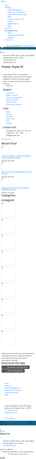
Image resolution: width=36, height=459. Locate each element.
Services (9, 114)
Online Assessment (11, 392)
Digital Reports (13, 24)
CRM (9, 17)
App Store (17, 367)
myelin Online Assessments (17, 14)
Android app (23, 454)
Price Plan (9, 116)
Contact (9, 123)
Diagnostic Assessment (13, 390)
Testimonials (10, 119)
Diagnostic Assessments (16, 12)
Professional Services (14, 104)
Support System (12, 100)
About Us (8, 28)
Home (7, 5)
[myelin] (3, 1)
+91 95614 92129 (28, 46)
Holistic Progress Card (16, 19)
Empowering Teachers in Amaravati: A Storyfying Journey (15, 189)
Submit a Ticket (11, 95)
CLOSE (2, 458)
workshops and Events (16, 35)
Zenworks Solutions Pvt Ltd (16, 422)
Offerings (8, 7)
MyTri (10, 26)
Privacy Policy (10, 418)
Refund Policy (11, 102)
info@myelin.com (11, 413)
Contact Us (9, 40)
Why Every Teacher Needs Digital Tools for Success (17, 173)
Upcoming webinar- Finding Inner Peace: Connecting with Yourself (16, 157)
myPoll (10, 21)
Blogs (10, 33)
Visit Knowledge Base (14, 97)
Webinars (11, 37)
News (8, 121)
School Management (15, 10)
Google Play (15, 371)
